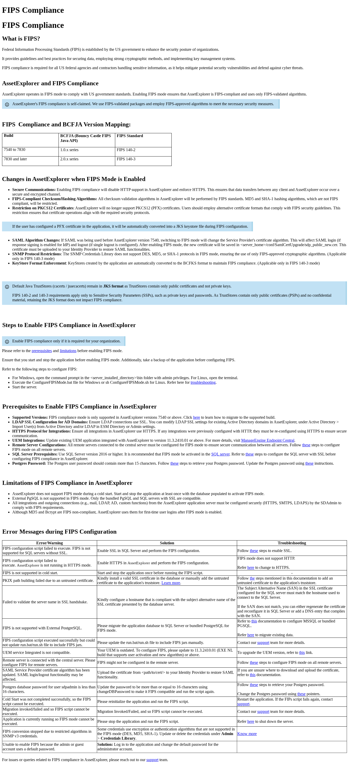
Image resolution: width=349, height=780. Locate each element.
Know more (247, 733)
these (306, 445)
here (196, 417)
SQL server (220, 454)
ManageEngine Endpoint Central (267, 440)
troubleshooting (203, 382)
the (252, 578)
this (254, 621)
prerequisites (42, 351)
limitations (68, 351)
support (263, 642)
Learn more (170, 583)
